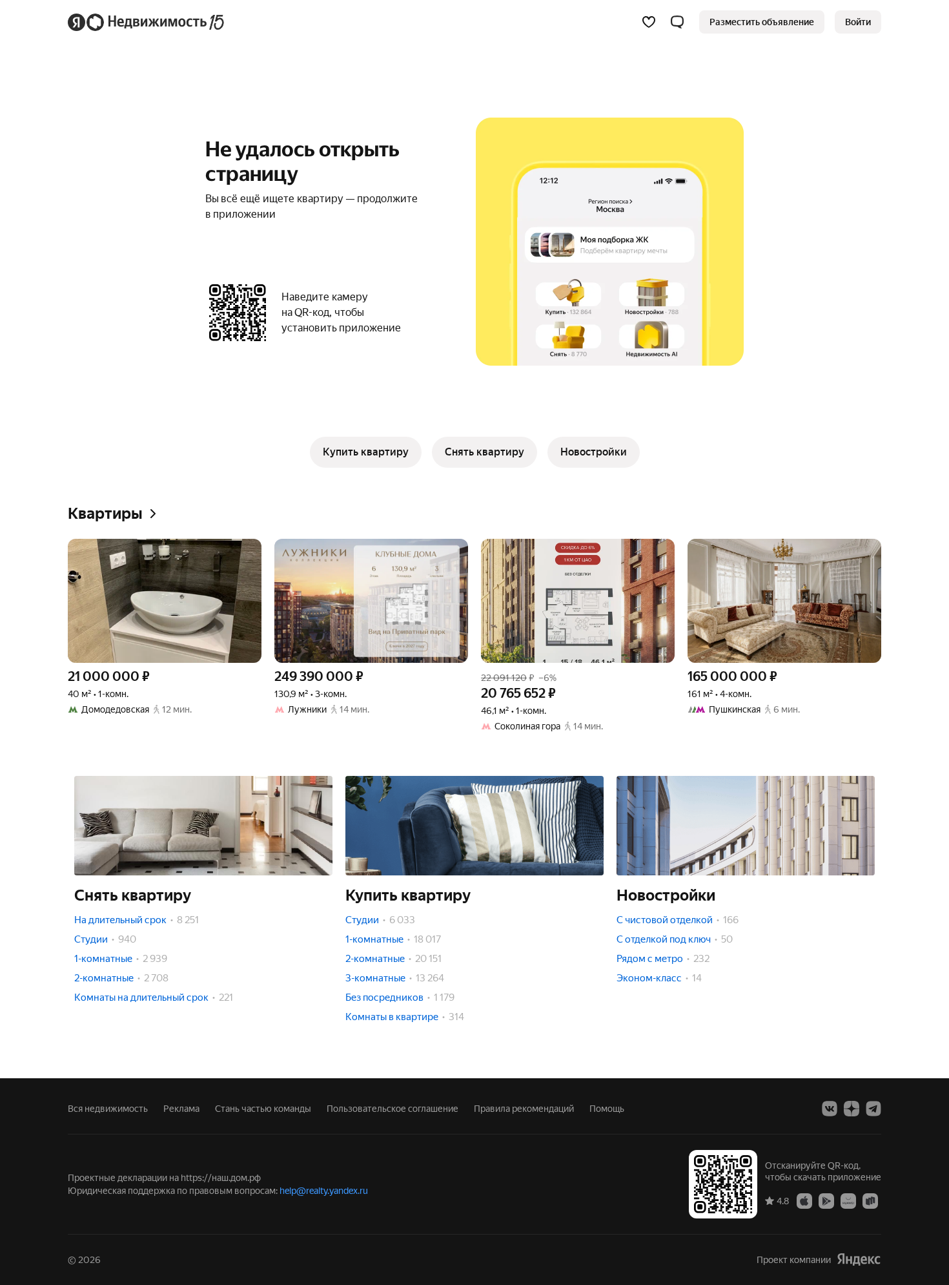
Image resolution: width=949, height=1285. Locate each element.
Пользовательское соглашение (392, 1108)
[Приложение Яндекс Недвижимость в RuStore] (870, 1200)
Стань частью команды (263, 1108)
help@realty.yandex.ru (324, 1191)
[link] (858, 22)
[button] (677, 22)
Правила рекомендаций (524, 1108)
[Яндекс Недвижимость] (147, 22)
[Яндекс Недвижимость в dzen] (851, 1108)
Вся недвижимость (108, 1108)
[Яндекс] (858, 1259)
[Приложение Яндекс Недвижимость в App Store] (804, 1200)
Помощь (606, 1108)
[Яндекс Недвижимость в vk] (829, 1108)
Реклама (181, 1108)
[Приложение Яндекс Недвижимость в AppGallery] (848, 1200)
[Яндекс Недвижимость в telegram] (873, 1108)
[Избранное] (648, 22)
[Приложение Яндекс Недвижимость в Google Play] (826, 1200)
